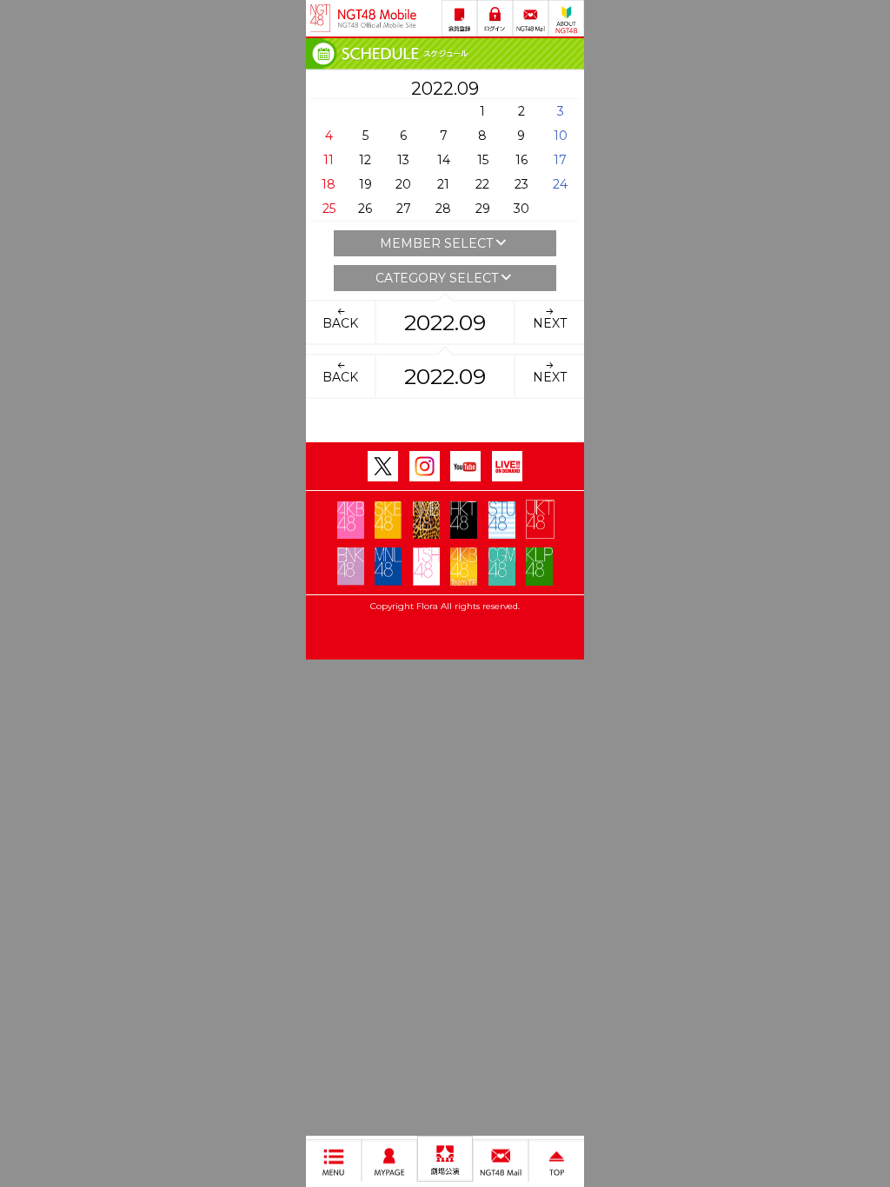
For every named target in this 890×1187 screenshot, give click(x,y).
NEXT (550, 323)
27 (403, 208)
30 (521, 208)
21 (443, 184)
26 (365, 208)
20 (403, 184)
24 (560, 184)
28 (443, 208)
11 (328, 160)
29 (482, 208)
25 (328, 208)
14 (443, 160)
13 (403, 160)
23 (521, 184)
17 (560, 160)
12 (365, 160)
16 (521, 160)
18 (328, 184)
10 (561, 135)
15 (482, 160)
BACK (340, 323)
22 (482, 184)
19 (365, 184)
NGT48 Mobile (377, 18)
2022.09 (445, 322)
